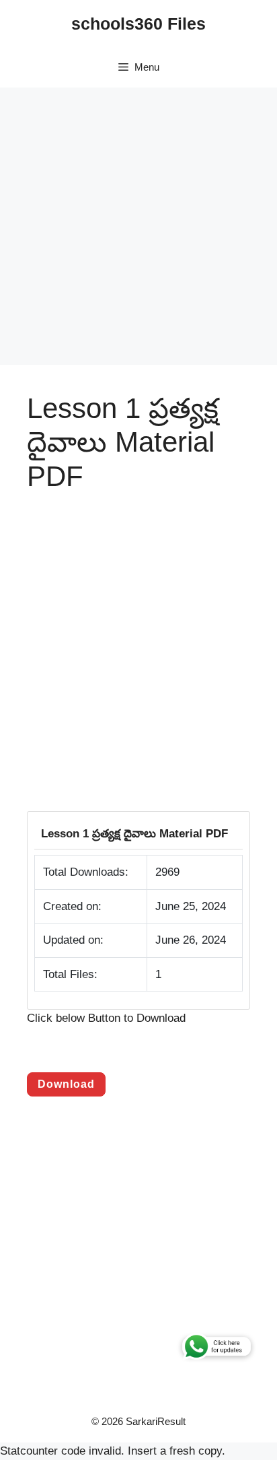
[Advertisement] (138, 226)
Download (66, 1084)
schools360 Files (138, 23)
